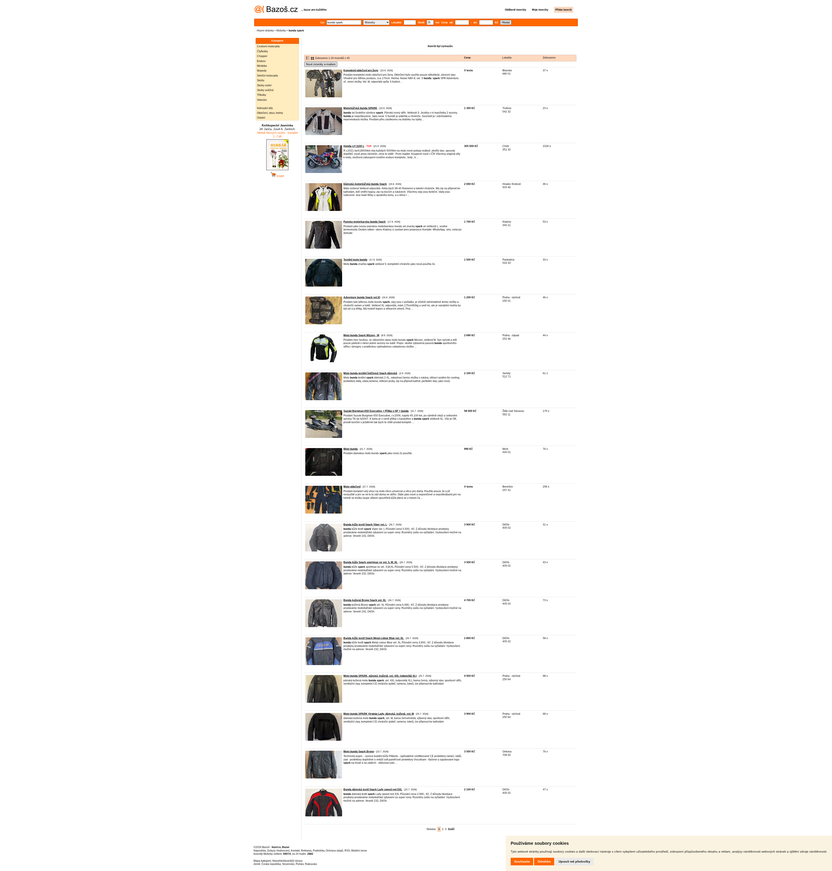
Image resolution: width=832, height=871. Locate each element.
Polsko (300, 864)
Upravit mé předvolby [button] (574, 861)
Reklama (306, 850)
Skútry (260, 80)
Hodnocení (282, 850)
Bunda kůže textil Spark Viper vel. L (365, 524)
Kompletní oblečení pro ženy (360, 70)
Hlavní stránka (265, 30)
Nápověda (260, 850)
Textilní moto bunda (355, 259)
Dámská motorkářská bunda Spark (365, 184)
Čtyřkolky (262, 51)
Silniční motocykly (267, 75)
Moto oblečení (352, 486)
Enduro (261, 61)
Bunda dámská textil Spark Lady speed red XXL (372, 789)
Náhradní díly (265, 108)
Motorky (281, 30)
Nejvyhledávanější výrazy (287, 860)
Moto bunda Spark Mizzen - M (361, 335)
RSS (347, 850)
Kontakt (295, 850)
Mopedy (261, 70)
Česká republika (271, 864)
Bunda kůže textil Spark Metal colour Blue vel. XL (373, 638)
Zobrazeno (549, 57)
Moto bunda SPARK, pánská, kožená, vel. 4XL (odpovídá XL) (380, 675)
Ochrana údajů (334, 850)
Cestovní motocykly (268, 46)
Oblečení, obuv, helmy (270, 112)
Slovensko (288, 864)
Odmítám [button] (544, 861)
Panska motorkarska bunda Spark (364, 221)
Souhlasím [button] (522, 861)
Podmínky (318, 850)
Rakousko (311, 864)
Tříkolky (261, 94)
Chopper (262, 56)
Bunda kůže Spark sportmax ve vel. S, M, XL (370, 562)
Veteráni (262, 99)
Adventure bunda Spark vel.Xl (361, 297)
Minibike (262, 65)
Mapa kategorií (262, 860)
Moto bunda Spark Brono (358, 751)
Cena (467, 57)
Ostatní (261, 117)
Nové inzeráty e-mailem (321, 64)
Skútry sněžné (265, 90)
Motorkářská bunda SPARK (360, 108)
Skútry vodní (264, 85)
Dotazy (271, 850)
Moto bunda (350, 448)
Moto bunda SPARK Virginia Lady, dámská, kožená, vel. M (378, 713)
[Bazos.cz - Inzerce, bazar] (276, 12)
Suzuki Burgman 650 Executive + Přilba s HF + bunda (376, 411)
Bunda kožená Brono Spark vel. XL (364, 600)
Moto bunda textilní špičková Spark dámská (370, 373)
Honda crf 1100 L (353, 146)
